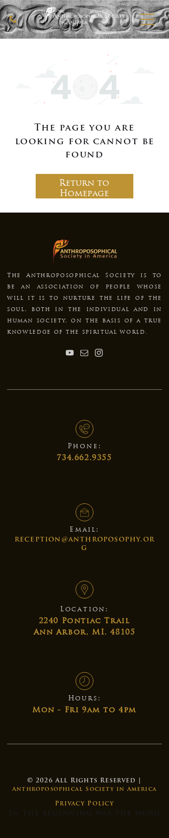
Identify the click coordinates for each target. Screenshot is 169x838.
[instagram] (99, 353)
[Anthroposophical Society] (13, 23)
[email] (84, 353)
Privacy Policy (84, 804)
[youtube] (70, 353)
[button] (147, 19)
